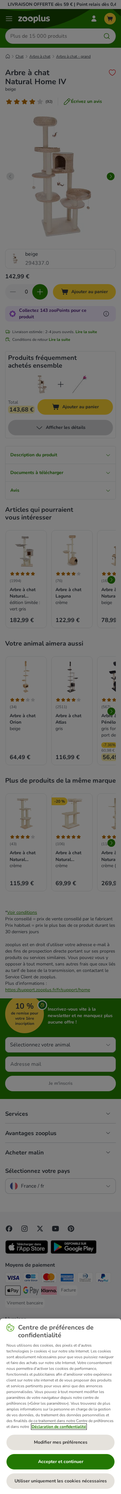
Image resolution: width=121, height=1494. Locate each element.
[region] (60, 1406)
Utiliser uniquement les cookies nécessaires (61, 1481)
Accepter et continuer (60, 1462)
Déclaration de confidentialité (59, 1426)
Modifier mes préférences (60, 1442)
